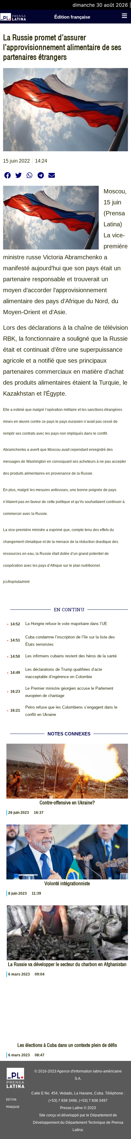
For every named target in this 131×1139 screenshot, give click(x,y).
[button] (7, 175)
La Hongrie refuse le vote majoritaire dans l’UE (66, 623)
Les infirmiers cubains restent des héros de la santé (71, 656)
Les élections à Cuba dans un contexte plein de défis (67, 1045)
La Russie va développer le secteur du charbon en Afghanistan (67, 964)
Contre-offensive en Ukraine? (67, 802)
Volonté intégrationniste (67, 883)
